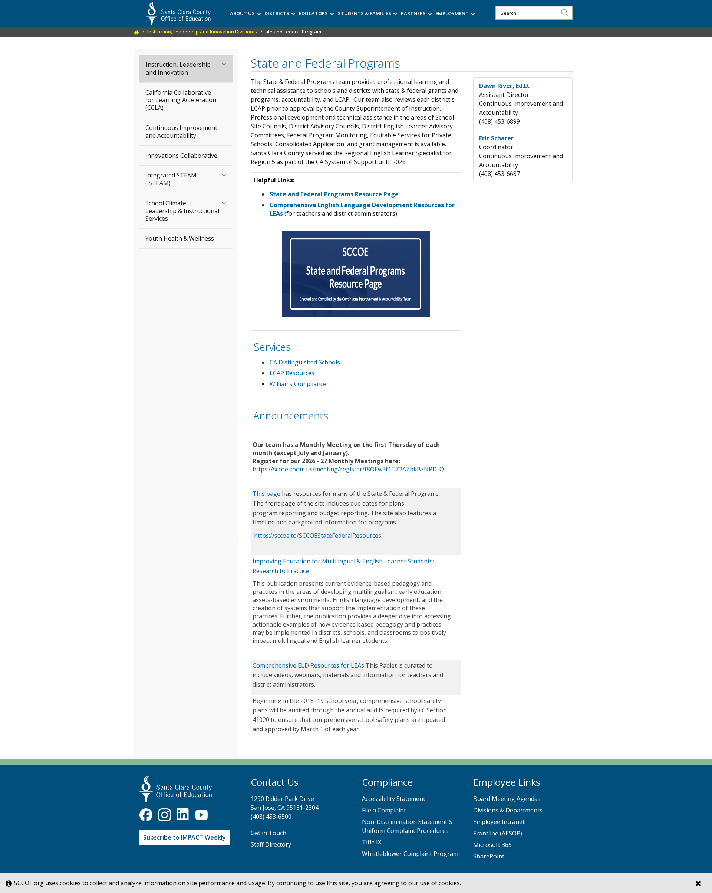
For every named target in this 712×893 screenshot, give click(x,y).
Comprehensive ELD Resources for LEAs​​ (308, 665)
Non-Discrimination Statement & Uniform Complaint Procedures (407, 826)
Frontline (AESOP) (497, 833)
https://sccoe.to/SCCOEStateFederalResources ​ (318, 535)
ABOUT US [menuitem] (242, 13)
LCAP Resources (292, 373)
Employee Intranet (499, 822)
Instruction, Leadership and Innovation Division (200, 31)
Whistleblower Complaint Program (410, 854)
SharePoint (488, 856)
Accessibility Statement (393, 799)
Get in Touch (268, 833)
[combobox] (534, 12)
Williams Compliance (298, 384)
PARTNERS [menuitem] (413, 13)
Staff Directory (271, 844)
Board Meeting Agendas (507, 799)
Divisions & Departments (508, 810)
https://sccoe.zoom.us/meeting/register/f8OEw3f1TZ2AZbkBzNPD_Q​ (348, 469)
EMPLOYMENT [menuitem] (452, 13)
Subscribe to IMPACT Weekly (184, 837)
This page (266, 494)
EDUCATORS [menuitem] (313, 13)
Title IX (371, 842)
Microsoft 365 (492, 845)
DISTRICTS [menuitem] (276, 13)
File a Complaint (384, 810)
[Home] (136, 31)
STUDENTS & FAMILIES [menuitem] (364, 13)
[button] (564, 12)
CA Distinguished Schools (305, 362)
